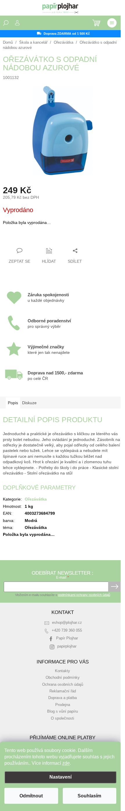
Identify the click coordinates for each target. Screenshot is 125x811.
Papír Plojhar (67, 638)
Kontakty (62, 671)
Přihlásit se (114, 587)
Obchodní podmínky (63, 678)
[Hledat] (6, 23)
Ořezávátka (36, 499)
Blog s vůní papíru (62, 711)
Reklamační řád (62, 691)
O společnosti (62, 718)
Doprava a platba (62, 698)
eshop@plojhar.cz (67, 623)
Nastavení (60, 777)
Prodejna (62, 705)
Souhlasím (89, 795)
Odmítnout (31, 795)
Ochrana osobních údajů (62, 685)
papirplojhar (66, 646)
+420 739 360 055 (67, 630)
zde (66, 763)
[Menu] (112, 23)
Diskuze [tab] (29, 402)
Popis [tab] (13, 402)
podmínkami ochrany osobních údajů (84, 595)
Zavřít (34, 239)
